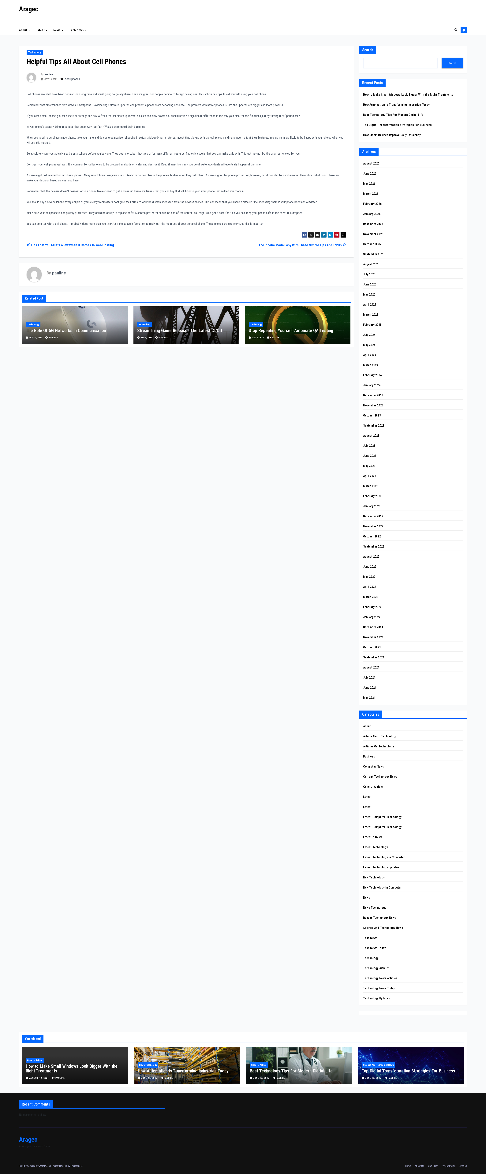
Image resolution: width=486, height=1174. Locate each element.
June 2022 (369, 566)
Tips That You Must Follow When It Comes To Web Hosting (72, 245)
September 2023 (373, 425)
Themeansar (76, 1165)
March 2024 (370, 365)
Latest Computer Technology (382, 817)
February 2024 (372, 375)
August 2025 (371, 264)
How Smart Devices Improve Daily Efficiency (392, 135)
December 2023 (373, 395)
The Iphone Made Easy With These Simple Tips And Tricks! (300, 245)
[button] (456, 30)
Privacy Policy (448, 1165)
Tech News (77, 30)
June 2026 (369, 173)
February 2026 (372, 204)
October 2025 (372, 244)
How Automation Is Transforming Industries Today (396, 105)
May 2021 (369, 697)
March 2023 (370, 486)
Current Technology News (380, 776)
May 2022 (369, 577)
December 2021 (373, 627)
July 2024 (369, 335)
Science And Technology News (383, 928)
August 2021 (371, 667)
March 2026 (370, 194)
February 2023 (372, 496)
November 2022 (373, 526)
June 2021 (369, 687)
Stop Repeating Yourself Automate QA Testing (291, 330)
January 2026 (371, 214)
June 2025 (369, 284)
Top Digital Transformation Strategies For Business (397, 125)
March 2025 (370, 314)
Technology (34, 52)
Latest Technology (375, 847)
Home (408, 1165)
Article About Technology (380, 736)
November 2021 (373, 637)
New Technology (374, 877)
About (23, 30)
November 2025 (373, 234)
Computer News (373, 766)
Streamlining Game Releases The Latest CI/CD (179, 330)
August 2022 (371, 556)
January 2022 (371, 617)
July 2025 (369, 274)
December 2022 (373, 516)
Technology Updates (376, 998)
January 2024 (371, 385)
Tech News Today (374, 948)
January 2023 (371, 506)
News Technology (374, 907)
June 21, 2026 (149, 1078)
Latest (41, 30)
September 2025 (373, 254)
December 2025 (373, 224)
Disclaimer (433, 1165)
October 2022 (372, 536)
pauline (48, 74)
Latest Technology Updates (381, 867)
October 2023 (372, 415)
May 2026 (369, 183)
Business (369, 756)
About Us (419, 1165)
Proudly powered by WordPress (34, 1165)
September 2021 (373, 657)
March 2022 (370, 597)
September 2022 (373, 546)
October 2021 (372, 647)
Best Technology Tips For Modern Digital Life (393, 115)
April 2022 (369, 587)
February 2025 (372, 325)
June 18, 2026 (261, 1078)
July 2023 (369, 446)
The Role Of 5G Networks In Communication (66, 330)
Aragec (28, 9)
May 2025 (369, 294)
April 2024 (369, 355)
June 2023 (369, 456)
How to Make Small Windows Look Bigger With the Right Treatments (408, 94)
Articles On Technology (378, 746)
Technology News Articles (380, 978)
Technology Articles (376, 968)
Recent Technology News (379, 918)
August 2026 (371, 163)
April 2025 (369, 304)
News (57, 30)
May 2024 (369, 345)
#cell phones (72, 79)
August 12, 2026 (39, 1078)
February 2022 (372, 607)
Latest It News (372, 837)
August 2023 (371, 435)
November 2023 (373, 405)
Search (367, 50)
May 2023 (369, 466)
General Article (373, 786)
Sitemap (463, 1165)
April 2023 (369, 476)
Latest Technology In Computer (384, 857)
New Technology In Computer (382, 887)
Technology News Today (379, 988)
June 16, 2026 (373, 1078)
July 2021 (369, 677)
